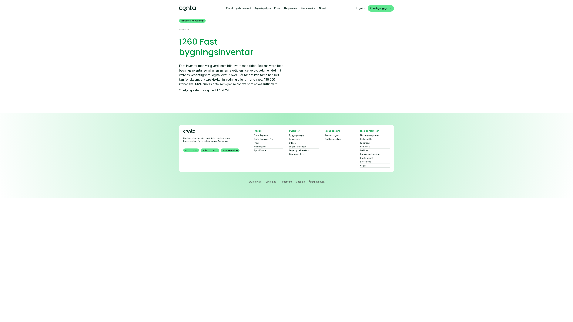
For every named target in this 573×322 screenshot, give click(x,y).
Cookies (300, 181)
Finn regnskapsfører (369, 135)
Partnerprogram (332, 135)
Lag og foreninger (297, 146)
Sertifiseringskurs (333, 139)
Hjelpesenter (291, 8)
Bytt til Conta (260, 150)
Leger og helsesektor (299, 150)
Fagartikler (365, 143)
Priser (277, 8)
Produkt (257, 131)
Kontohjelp (365, 146)
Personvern (286, 181)
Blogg (363, 165)
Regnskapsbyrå (262, 8)
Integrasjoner (260, 146)
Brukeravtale (255, 181)
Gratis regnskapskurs (370, 154)
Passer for (294, 131)
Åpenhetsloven (317, 181)
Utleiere (292, 143)
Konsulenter (295, 139)
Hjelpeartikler (366, 139)
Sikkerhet (271, 181)
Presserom (365, 162)
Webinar (364, 150)
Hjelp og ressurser (369, 131)
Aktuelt (322, 8)
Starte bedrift (366, 158)
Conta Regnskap (261, 135)
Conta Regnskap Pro (263, 139)
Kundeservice (308, 8)
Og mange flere (296, 154)
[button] (238, 8)
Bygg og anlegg (296, 135)
